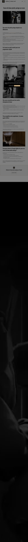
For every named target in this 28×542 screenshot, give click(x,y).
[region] (14, 83)
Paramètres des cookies (11, 85)
